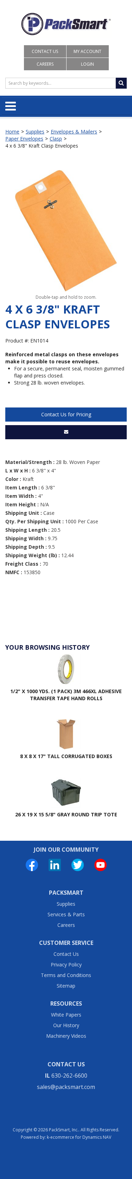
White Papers (66, 1014)
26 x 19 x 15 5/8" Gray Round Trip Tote (66, 814)
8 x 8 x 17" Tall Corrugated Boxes (66, 756)
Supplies (35, 131)
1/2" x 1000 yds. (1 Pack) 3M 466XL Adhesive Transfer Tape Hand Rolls (66, 695)
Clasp (56, 138)
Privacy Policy (66, 964)
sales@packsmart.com (66, 1087)
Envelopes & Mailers (74, 131)
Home (12, 131)
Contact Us (45, 51)
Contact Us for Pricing (66, 414)
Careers (45, 64)
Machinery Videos (66, 1035)
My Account (87, 51)
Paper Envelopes (24, 138)
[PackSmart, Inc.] (66, 24)
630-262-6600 (69, 1075)
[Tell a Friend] (66, 432)
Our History (66, 1025)
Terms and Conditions (66, 975)
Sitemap (66, 985)
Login (87, 64)
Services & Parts (66, 914)
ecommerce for (80, 1137)
